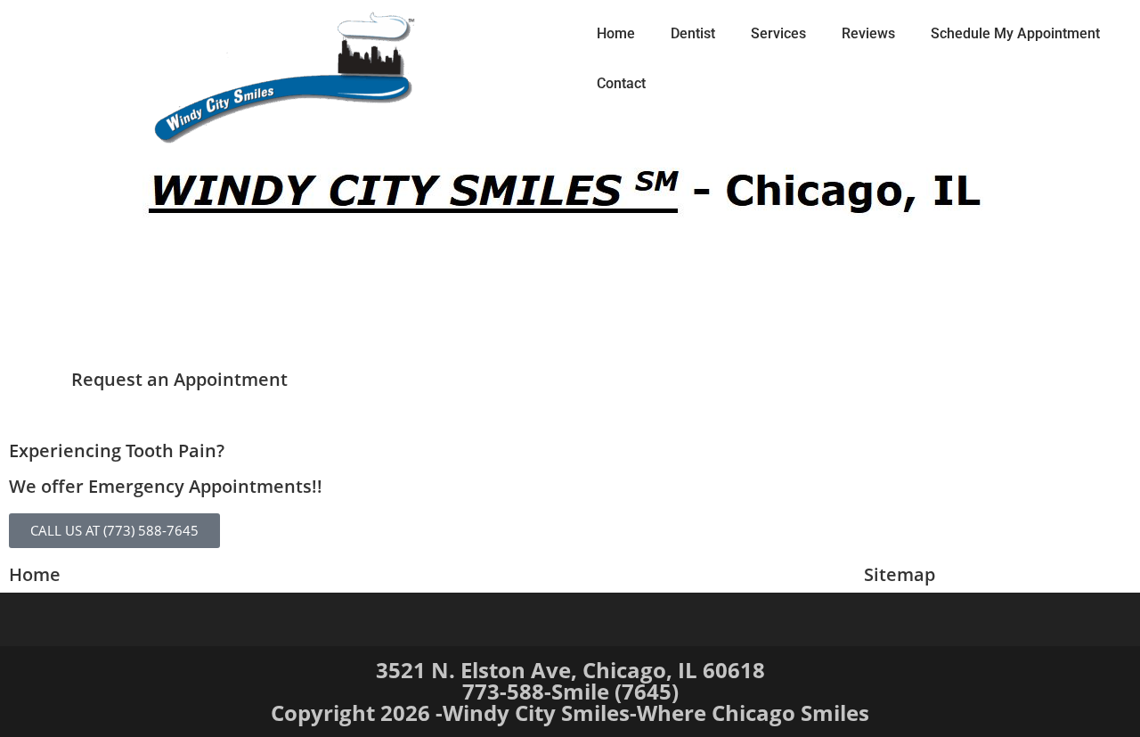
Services (778, 33)
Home (616, 33)
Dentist (693, 33)
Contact (621, 83)
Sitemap (899, 574)
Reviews (868, 33)
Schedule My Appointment (1015, 33)
